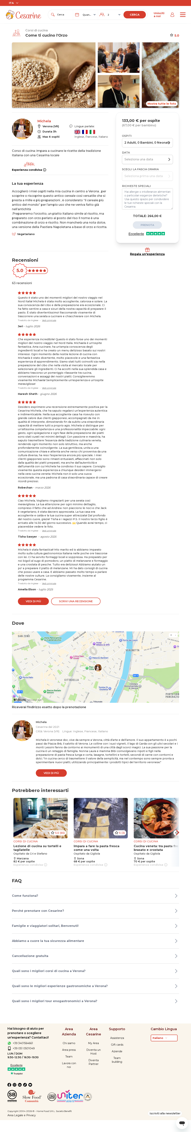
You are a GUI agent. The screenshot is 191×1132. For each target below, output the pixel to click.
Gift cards (117, 1044)
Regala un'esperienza (147, 254)
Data (126, 152)
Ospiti (127, 136)
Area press (69, 1050)
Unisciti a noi (159, 15)
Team (69, 1056)
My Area (93, 1043)
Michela (44, 121)
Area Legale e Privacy (21, 1115)
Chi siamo (69, 1043)
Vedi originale (49, 320)
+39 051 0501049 (24, 1048)
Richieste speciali (136, 186)
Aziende (117, 1051)
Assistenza (117, 1038)
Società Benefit (64, 1111)
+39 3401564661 (23, 1043)
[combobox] (64, 14)
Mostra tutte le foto (162, 103)
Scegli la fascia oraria (140, 169)
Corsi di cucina (36, 30)
